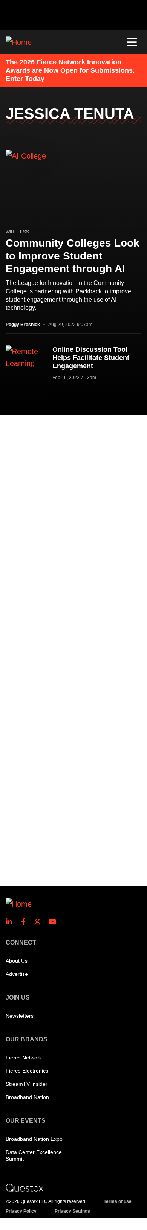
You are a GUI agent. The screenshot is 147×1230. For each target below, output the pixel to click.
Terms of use (118, 1201)
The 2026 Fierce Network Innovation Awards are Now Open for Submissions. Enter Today (70, 70)
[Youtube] (54, 921)
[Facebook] (25, 921)
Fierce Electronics (27, 1071)
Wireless (17, 232)
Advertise (17, 974)
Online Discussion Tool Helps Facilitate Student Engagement (90, 358)
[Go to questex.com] (24, 1187)
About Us (17, 961)
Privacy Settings (72, 1211)
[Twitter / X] (39, 921)
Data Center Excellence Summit (34, 1155)
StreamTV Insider (26, 1084)
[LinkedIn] (11, 921)
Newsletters (20, 1016)
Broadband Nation (27, 1097)
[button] (131, 42)
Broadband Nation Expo (34, 1139)
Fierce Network (24, 1058)
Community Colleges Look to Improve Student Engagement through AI (72, 255)
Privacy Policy (21, 1211)
